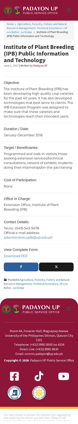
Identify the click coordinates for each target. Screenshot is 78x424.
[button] (68, 10)
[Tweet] (56, 267)
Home (10, 24)
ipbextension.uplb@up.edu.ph (28, 237)
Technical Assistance (49, 28)
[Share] (21, 267)
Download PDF (16, 256)
